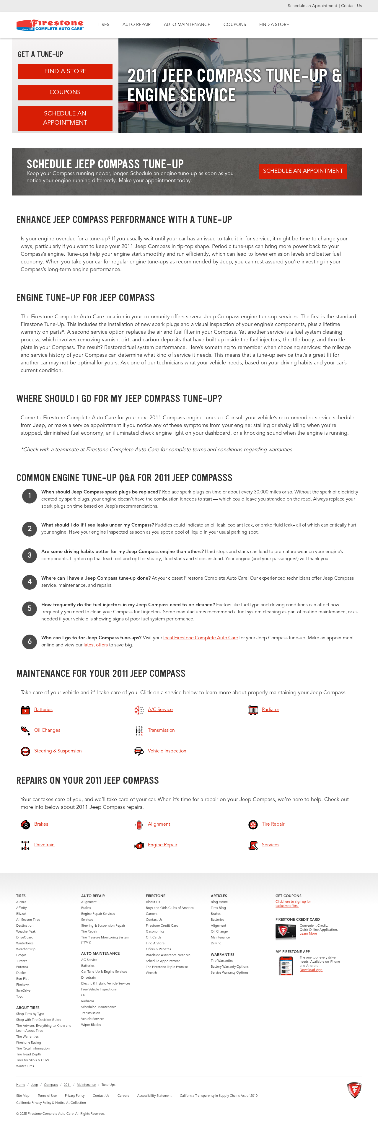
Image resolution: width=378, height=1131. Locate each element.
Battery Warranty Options (230, 967)
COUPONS (235, 25)
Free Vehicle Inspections (99, 989)
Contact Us (351, 6)
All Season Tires (28, 920)
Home (20, 1085)
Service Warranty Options (229, 972)
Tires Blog (218, 908)
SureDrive (23, 991)
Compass (51, 1085)
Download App (311, 970)
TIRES (103, 25)
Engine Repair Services (98, 914)
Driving (216, 943)
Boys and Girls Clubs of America (170, 908)
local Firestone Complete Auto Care (200, 638)
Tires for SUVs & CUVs (32, 1060)
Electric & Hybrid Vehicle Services (105, 983)
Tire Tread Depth (28, 1054)
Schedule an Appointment (313, 6)
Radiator (87, 1001)
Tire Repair (89, 931)
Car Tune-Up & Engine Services (104, 972)
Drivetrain (88, 978)
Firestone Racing (28, 1042)
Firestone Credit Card (162, 926)
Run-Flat (22, 979)
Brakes (86, 908)
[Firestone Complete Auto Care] (50, 25)
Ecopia (21, 955)
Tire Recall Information (33, 1048)
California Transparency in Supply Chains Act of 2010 (219, 1096)
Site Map (23, 1096)
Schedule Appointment (163, 961)
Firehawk (22, 985)
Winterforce (24, 943)
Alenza (21, 902)
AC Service (89, 960)
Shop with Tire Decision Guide (38, 1020)
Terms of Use (47, 1096)
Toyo (19, 996)
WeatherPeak (25, 931)
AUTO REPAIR (137, 25)
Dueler (21, 973)
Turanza (21, 961)
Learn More (308, 934)
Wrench (151, 973)
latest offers (96, 645)
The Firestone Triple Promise (167, 967)
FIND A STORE (274, 25)
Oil (83, 995)
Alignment (89, 902)
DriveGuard (24, 937)
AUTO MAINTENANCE (187, 25)
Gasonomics (155, 931)
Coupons (65, 92)
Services (87, 920)
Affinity (21, 908)
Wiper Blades (91, 1025)
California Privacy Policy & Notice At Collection (51, 1103)
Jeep (34, 1085)
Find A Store (65, 72)
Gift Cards (153, 937)
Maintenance (220, 937)
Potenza (22, 967)
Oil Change (219, 931)
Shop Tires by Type (30, 1014)
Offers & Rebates (158, 949)
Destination (24, 926)
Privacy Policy (74, 1096)
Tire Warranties (27, 1037)
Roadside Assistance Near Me (168, 955)
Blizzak (21, 914)
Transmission (90, 1013)
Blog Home (219, 902)
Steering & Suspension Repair (103, 926)
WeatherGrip (25, 949)
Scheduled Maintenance (98, 1007)
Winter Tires (25, 1066)
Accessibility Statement (154, 1096)
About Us (153, 902)
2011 (67, 1085)
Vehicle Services (92, 1019)
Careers (151, 914)
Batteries (87, 966)
